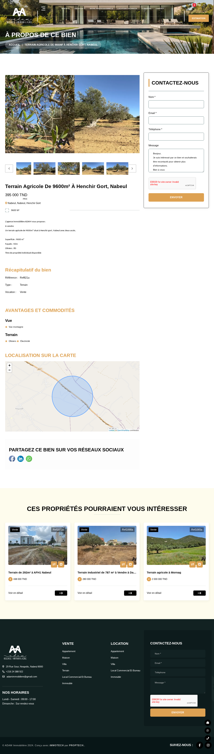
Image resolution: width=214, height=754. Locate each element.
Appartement (68, 651)
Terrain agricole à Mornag (95, 572)
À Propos (146, 8)
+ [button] (9, 365)
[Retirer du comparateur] (54, 564)
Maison (66, 657)
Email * (153, 113)
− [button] (9, 370)
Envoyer (176, 197)
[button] (198, 5)
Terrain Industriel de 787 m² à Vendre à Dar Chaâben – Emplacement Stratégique (62, 572)
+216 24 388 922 (14, 671)
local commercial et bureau (77, 677)
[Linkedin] (20, 458)
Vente (64, 8)
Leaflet (111, 430)
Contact (160, 8)
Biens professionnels (101, 8)
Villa (64, 664)
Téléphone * (155, 129)
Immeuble (67, 683)
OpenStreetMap (123, 430)
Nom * (152, 97)
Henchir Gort (33, 203)
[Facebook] (12, 458)
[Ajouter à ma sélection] (61, 564)
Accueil (14, 44)
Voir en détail (15, 593)
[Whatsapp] (29, 458)
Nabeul (12, 203)
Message (154, 145)
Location (78, 8)
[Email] (208, 723)
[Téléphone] (208, 738)
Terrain (65, 670)
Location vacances (127, 8)
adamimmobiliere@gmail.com (21, 676)
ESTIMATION (198, 18)
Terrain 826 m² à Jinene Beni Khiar (170, 572)
